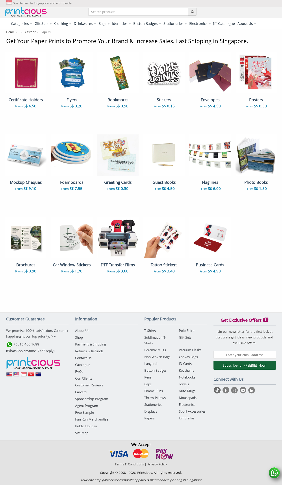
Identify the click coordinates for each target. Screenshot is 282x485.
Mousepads (188, 397)
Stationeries (153, 404)
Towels (184, 384)
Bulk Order (28, 32)
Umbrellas (187, 418)
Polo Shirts (187, 330)
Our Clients (83, 378)
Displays (150, 411)
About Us (82, 330)
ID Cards (185, 363)
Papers (149, 418)
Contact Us (83, 358)
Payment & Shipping (90, 344)
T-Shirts (150, 330)
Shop (79, 337)
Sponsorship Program (91, 399)
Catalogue (226, 23)
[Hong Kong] (31, 375)
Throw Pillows (155, 397)
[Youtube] (243, 390)
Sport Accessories (192, 411)
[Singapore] (24, 375)
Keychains (186, 370)
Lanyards (151, 363)
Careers (81, 392)
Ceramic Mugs (155, 350)
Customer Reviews (89, 385)
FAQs (79, 371)
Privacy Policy (157, 464)
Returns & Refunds (89, 351)
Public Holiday (86, 426)
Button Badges (155, 370)
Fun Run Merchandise (91, 419)
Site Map (81, 433)
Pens (148, 377)
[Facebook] (226, 390)
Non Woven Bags (157, 357)
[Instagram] (235, 390)
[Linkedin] (251, 390)
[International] (9, 375)
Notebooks (187, 377)
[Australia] (38, 375)
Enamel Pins (153, 391)
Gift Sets (185, 337)
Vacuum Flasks (190, 350)
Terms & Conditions (129, 464)
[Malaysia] (16, 375)
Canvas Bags (188, 357)
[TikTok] (218, 390)
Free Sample (84, 412)
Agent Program (86, 405)
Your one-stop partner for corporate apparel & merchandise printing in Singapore (141, 480)
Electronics (187, 404)
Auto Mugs (187, 391)
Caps (148, 384)
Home (10, 32)
